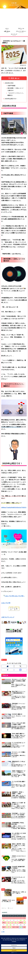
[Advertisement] (14, 18)
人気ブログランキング (7, 617)
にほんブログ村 (5, 603)
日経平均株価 (11, 85)
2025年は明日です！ (11, 98)
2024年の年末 (9, 83)
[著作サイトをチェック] (7, 666)
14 (17, 922)
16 (24, 922)
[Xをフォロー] (20, 666)
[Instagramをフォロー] (20, 669)
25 (7, 927)
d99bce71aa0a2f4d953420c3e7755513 (13, 507)
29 (20, 927)
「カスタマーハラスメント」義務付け (16, 94)
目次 (12, 78)
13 (13, 922)
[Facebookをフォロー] (7, 669)
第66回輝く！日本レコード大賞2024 (15, 89)
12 (10, 922)
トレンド (4, 659)
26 (10, 927)
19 (10, 924)
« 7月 (2, 931)
